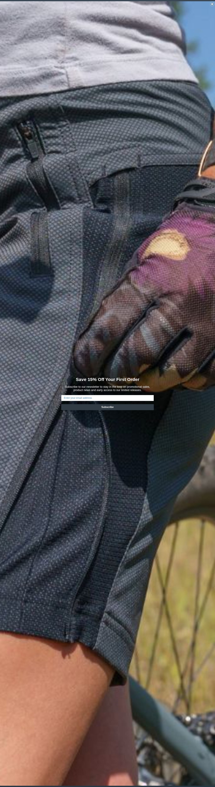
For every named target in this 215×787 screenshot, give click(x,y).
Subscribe (107, 407)
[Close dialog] (212, 4)
